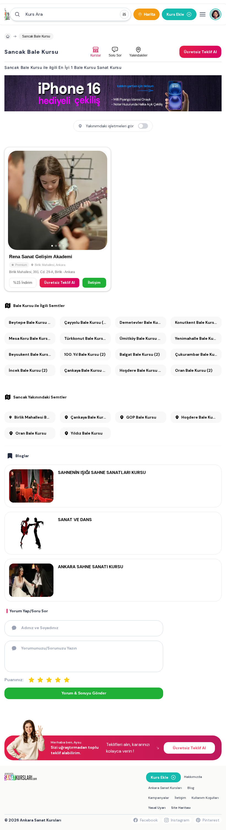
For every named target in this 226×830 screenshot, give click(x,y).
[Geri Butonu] (100, 200)
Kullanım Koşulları (205, 798)
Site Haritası (181, 807)
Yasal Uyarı (157, 807)
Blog (190, 788)
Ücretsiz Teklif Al (59, 282)
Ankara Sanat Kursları (165, 788)
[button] (70, 14)
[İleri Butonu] (14, 200)
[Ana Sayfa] (7, 14)
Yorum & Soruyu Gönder (83, 693)
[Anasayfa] (7, 36)
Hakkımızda (193, 777)
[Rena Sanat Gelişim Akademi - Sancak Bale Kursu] (58, 219)
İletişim (94, 283)
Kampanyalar (158, 798)
